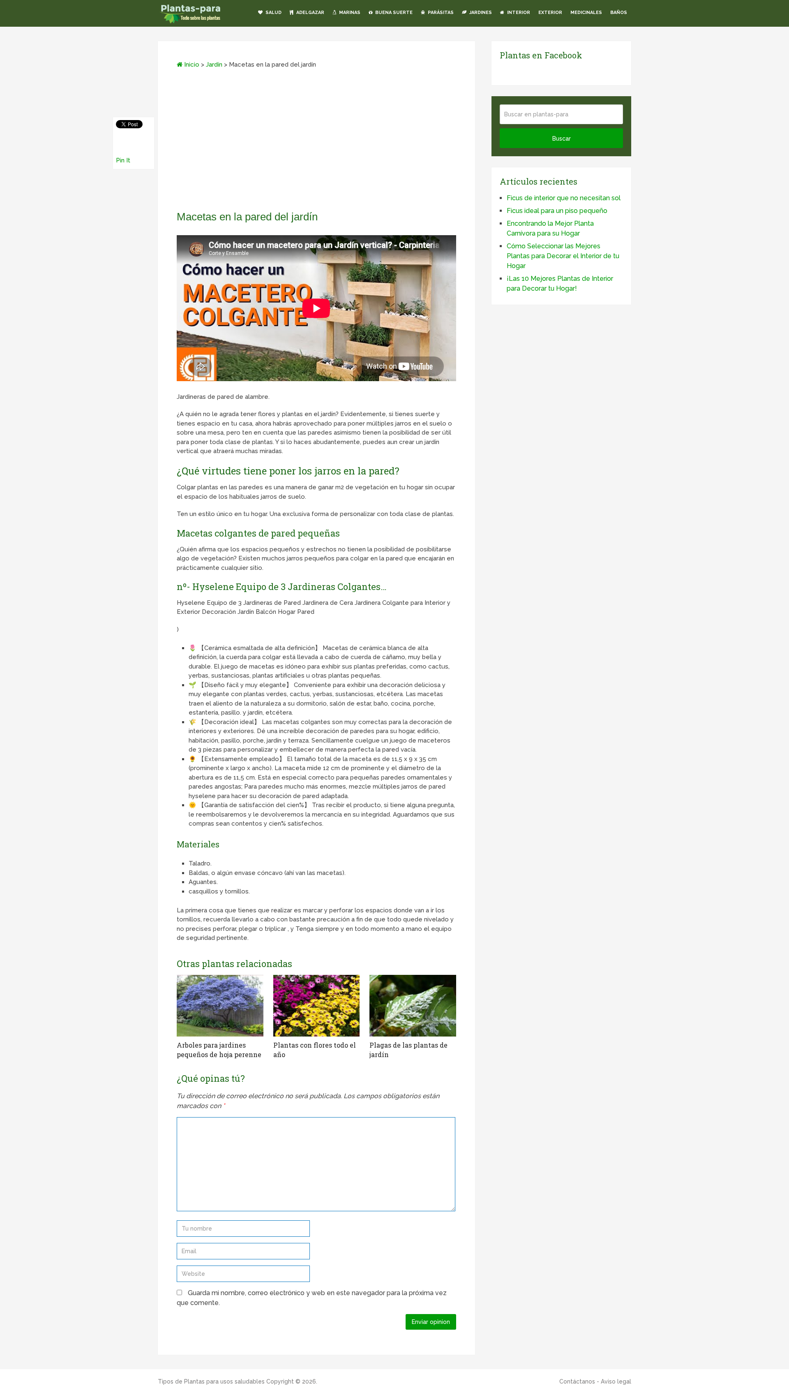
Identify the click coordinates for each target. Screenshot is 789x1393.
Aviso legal (616, 1381)
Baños (618, 12)
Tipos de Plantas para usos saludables (211, 1381)
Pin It (123, 160)
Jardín (214, 64)
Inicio (190, 64)
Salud (272, 12)
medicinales (586, 12)
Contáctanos (577, 1381)
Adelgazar (309, 12)
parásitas (440, 12)
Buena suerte (393, 12)
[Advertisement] (316, 142)
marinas (349, 12)
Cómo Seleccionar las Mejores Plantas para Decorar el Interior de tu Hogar (563, 256)
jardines (480, 12)
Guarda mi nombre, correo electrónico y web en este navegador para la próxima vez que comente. (312, 1298)
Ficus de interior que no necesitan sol (564, 198)
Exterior (550, 12)
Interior (518, 12)
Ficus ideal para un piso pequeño (557, 211)
